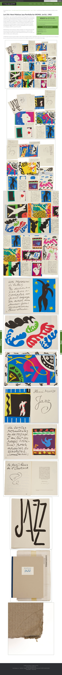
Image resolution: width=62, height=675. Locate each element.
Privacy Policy (28, 669)
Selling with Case (48, 27)
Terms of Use (34, 669)
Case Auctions (9, 4)
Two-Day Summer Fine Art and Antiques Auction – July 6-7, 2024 (24, 10)
